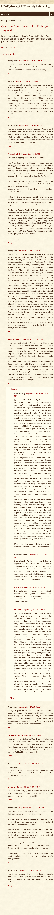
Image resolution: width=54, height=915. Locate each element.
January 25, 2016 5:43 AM (30, 707)
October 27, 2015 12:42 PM (31, 339)
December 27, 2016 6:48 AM (31, 764)
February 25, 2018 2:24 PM (34, 587)
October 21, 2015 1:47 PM (30, 251)
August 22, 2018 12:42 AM (34, 610)
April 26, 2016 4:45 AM (31, 735)
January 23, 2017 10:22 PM (28, 787)
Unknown (18, 587)
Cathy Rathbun (14, 735)
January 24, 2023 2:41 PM (30, 870)
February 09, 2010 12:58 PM (31, 61)
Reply (10, 73)
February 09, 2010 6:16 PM (26, 81)
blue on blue (13, 339)
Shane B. (18, 610)
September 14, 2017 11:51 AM (32, 808)
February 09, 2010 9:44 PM (30, 125)
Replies (13, 389)
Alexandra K (13, 154)
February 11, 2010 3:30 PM (30, 154)
